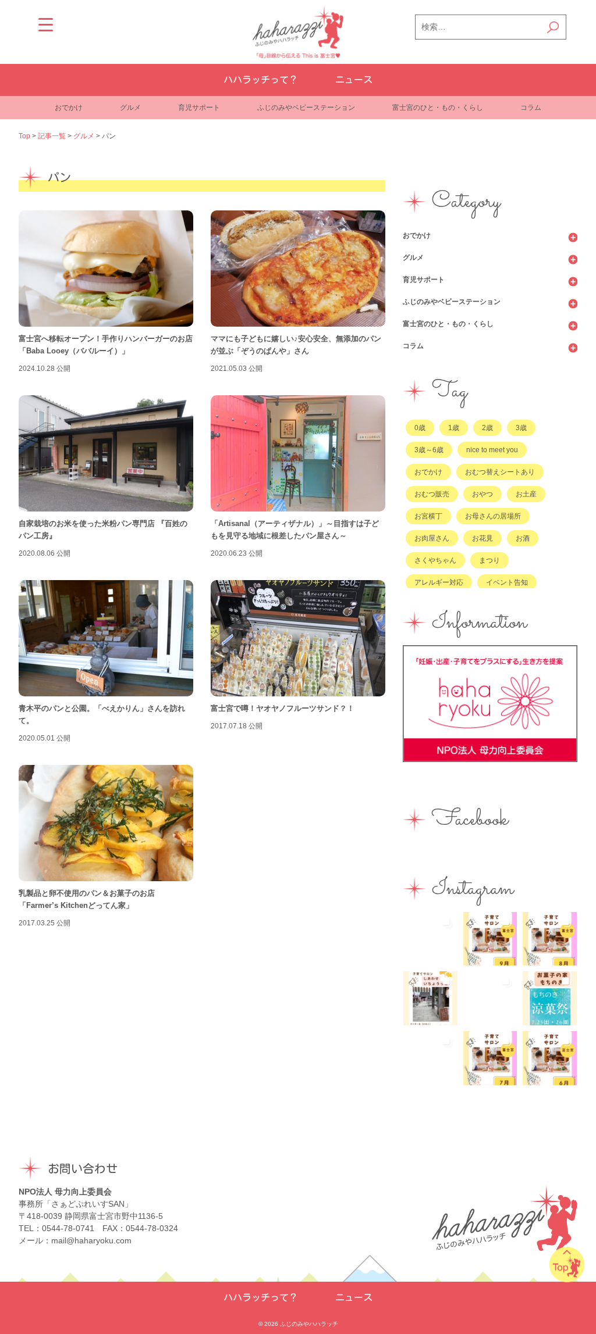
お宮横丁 (428, 516)
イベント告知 (507, 582)
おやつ (482, 494)
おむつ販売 (431, 494)
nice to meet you (492, 450)
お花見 (482, 538)
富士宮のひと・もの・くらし (437, 107)
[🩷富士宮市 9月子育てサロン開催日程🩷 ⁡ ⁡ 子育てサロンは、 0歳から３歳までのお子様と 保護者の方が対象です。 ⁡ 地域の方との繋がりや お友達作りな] (490, 939)
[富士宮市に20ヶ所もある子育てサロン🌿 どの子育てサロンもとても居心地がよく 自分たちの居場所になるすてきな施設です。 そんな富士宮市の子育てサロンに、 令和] (430, 998)
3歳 (521, 428)
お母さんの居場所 (493, 516)
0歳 (419, 428)
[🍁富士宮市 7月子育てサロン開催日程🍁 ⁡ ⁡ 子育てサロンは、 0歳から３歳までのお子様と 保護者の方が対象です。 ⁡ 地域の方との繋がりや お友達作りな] (490, 1058)
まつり (489, 560)
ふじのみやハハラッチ (309, 1324)
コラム (530, 107)
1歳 (453, 428)
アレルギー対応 (438, 582)
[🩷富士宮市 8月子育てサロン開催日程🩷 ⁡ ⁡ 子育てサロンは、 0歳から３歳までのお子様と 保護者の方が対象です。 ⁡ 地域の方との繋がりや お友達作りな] (550, 939)
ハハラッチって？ (261, 79)
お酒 (523, 538)
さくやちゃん (435, 560)
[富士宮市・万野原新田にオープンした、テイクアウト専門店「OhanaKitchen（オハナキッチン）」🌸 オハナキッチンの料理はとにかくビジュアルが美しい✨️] (430, 1058)
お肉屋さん (431, 538)
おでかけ (69, 107)
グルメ (130, 107)
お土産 (526, 494)
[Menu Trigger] (46, 25)
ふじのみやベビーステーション (306, 107)
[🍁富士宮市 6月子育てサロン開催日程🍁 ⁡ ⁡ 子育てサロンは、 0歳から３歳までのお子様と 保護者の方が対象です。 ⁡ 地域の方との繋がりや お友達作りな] (550, 1058)
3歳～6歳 (429, 450)
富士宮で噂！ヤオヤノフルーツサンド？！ (282, 708)
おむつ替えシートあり (500, 472)
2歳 (487, 428)
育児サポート (199, 107)
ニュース (353, 79)
